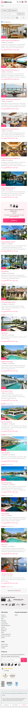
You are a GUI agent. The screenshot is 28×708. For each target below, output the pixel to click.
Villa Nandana (5, 513)
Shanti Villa (4, 333)
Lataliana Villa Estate (7, 361)
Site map (3, 620)
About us (3, 615)
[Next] (25, 31)
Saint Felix (4, 335)
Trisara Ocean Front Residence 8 (10, 40)
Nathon (3, 393)
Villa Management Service (5, 626)
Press (2, 632)
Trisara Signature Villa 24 (8, 242)
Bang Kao (4, 273)
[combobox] (11, 14)
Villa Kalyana (5, 271)
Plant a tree (4, 629)
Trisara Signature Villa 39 (8, 188)
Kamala (4, 575)
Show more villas (14, 590)
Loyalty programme (6, 634)
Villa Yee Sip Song (6, 482)
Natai (3, 515)
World (16, 615)
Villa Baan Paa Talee (7, 574)
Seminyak (4, 363)
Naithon (4, 42)
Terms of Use (4, 644)
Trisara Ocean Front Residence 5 (10, 70)
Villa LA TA (4, 544)
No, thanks (15, 705)
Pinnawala (4, 304)
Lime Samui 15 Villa (6, 391)
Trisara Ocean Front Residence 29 (10, 99)
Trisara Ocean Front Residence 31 (10, 158)
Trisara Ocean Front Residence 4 (10, 129)
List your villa (4, 623)
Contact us (14, 220)
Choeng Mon (5, 424)
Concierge (3, 622)
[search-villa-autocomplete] (20, 2)
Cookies (3, 647)
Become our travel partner (5, 636)
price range (6, 17)
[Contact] (18, 2)
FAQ (2, 618)
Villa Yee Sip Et (5, 452)
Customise (6, 705)
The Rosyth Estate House (8, 302)
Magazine (3, 630)
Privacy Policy (4, 646)
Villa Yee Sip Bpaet (6, 422)
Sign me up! (24, 659)
